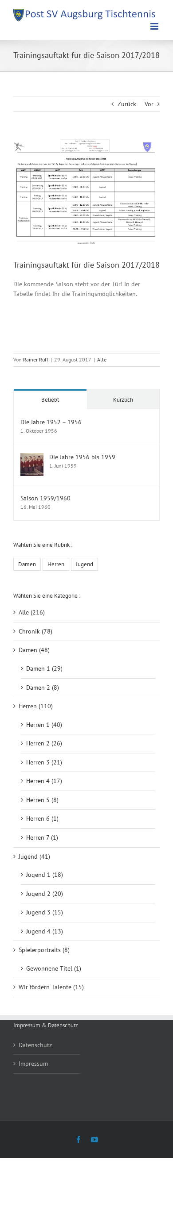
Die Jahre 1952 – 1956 (51, 422)
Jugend (84, 564)
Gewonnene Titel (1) (53, 968)
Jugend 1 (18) (44, 875)
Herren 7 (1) (42, 837)
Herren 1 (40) (44, 725)
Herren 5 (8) (42, 800)
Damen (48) (34, 650)
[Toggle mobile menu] (155, 26)
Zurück (127, 104)
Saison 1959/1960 (45, 498)
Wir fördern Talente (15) (51, 987)
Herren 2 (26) (44, 743)
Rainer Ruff (35, 359)
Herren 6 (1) (42, 818)
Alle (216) (32, 612)
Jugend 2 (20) (44, 894)
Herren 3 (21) (44, 762)
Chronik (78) (35, 631)
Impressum (33, 1064)
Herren (55, 564)
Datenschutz (35, 1045)
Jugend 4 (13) (44, 931)
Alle (101, 359)
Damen (27, 564)
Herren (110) (36, 706)
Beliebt (50, 399)
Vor (149, 104)
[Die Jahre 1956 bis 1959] (31, 457)
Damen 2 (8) (42, 687)
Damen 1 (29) (44, 668)
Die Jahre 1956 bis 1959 (82, 457)
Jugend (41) (34, 856)
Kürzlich (123, 399)
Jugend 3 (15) (44, 912)
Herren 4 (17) (44, 781)
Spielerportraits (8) (44, 950)
